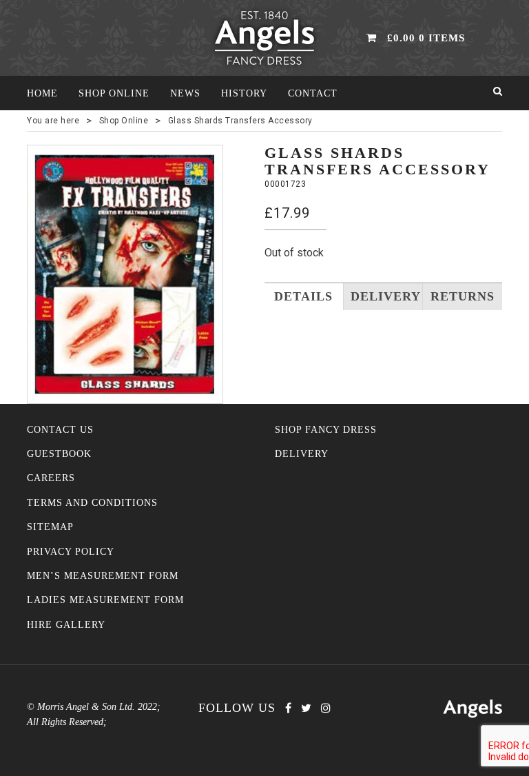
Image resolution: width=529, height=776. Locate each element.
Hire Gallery (66, 625)
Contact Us (60, 430)
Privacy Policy (70, 552)
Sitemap (50, 527)
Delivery (302, 454)
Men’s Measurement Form (102, 576)
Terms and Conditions (92, 503)
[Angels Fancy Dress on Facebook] (288, 708)
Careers (51, 478)
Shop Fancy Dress (326, 430)
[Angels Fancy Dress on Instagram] (326, 708)
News (185, 93)
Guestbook (59, 454)
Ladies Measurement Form (105, 600)
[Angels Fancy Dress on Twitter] (306, 708)
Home (42, 93)
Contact (313, 93)
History (244, 93)
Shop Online (114, 93)
